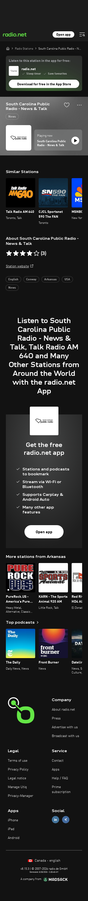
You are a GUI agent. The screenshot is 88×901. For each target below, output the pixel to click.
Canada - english (47, 860)
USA (67, 279)
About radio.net (63, 709)
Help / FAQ (60, 778)
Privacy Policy (18, 769)
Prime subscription (61, 789)
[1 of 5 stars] (9, 253)
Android (14, 838)
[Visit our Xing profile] (66, 819)
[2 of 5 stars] (15, 253)
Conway (31, 279)
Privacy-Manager (20, 796)
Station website (17, 266)
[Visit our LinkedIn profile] (55, 819)
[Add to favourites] (67, 105)
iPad (11, 829)
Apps (55, 769)
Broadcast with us (65, 736)
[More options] (79, 105)
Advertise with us (65, 727)
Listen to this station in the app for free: (39, 61)
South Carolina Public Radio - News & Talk (51, 143)
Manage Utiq (17, 787)
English (13, 279)
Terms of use (17, 760)
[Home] (8, 48)
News (12, 116)
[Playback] (75, 140)
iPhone (13, 820)
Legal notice (17, 778)
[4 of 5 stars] (29, 253)
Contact (58, 760)
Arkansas (50, 279)
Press (56, 718)
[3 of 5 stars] (22, 253)
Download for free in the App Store (44, 84)
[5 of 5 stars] (36, 253)
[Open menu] (82, 34)
